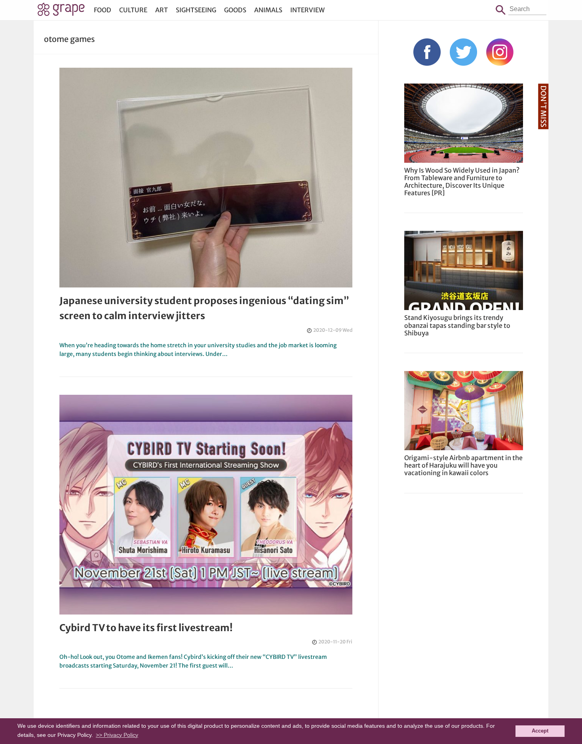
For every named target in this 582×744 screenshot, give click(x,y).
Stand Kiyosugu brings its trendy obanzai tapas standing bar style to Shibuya (457, 325)
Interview (307, 10)
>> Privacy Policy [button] (117, 735)
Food (102, 10)
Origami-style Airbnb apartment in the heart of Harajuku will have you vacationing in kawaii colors (463, 465)
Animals (268, 10)
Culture (133, 10)
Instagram (500, 52)
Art (161, 10)
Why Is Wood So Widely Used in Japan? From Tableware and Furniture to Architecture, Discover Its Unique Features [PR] (461, 181)
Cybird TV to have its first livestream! (146, 628)
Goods (235, 10)
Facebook (427, 52)
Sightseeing (196, 10)
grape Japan (61, 11)
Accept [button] (540, 731)
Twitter (463, 52)
